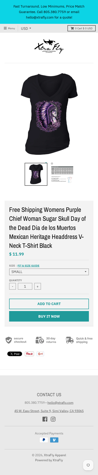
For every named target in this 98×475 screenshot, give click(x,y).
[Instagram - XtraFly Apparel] (53, 419)
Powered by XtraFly (49, 460)
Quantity (15, 280)
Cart (84, 28)
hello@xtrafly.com (60, 403)
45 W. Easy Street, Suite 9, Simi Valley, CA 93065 (49, 411)
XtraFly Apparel (55, 455)
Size (24, 265)
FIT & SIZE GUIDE (28, 265)
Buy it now (49, 316)
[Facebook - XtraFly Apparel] (45, 419)
